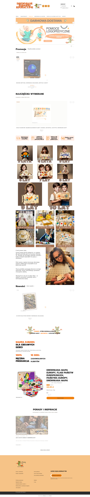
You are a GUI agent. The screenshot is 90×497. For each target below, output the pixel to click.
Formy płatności (37, 471)
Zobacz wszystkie (30, 286)
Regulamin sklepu (19, 482)
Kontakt (35, 480)
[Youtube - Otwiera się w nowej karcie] (48, 6)
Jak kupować (18, 487)
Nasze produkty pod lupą (21, 433)
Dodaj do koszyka (60, 398)
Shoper (24, 492)
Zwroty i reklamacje (19, 471)
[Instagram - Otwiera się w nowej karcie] (46, 6)
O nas (35, 482)
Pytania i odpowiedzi (19, 473)
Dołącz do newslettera (57, 475)
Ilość (47, 392)
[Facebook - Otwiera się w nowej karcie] (43, 6)
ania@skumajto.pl (65, 7)
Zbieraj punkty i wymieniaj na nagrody (22, 485)
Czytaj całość (18, 444)
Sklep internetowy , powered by (44, 495)
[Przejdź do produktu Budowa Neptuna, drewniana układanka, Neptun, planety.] (32, 68)
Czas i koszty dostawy (38, 473)
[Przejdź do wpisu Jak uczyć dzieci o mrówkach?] (32, 425)
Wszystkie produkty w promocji (34, 49)
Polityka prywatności (19, 480)
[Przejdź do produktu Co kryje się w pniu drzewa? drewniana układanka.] (30, 301)
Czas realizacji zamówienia (39, 475)
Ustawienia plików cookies (20, 483)
